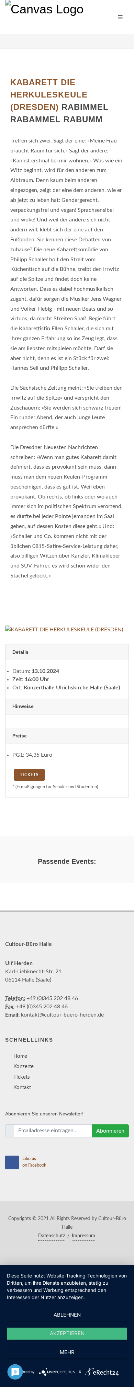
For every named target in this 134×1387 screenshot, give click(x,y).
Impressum (83, 1236)
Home (20, 1056)
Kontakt (22, 1087)
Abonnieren (110, 1131)
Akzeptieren (67, 1333)
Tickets (29, 775)
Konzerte (23, 1066)
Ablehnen (67, 1314)
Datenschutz (51, 1236)
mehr (67, 1352)
